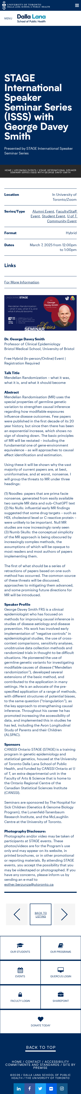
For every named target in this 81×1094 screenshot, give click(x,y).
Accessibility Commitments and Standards (37, 1063)
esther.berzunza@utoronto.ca (29, 884)
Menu (77, 5)
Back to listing (41, 914)
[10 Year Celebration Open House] (16, 914)
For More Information (21, 282)
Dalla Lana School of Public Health (37, 18)
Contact (33, 1061)
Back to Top (41, 1047)
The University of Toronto (26, 5)
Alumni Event (43, 211)
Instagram (62, 1088)
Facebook (29, 1088)
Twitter (40, 1088)
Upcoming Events (25, 170)
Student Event (53, 216)
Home (8, 170)
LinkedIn (19, 1088)
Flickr (51, 1088)
